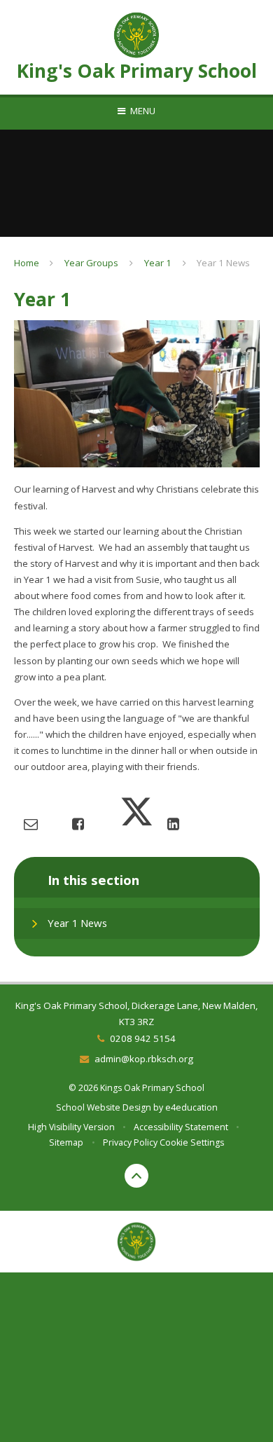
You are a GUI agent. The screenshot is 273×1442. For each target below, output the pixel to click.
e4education (191, 1107)
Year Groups (91, 262)
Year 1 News (223, 262)
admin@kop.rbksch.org (143, 1058)
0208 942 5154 (142, 1038)
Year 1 (158, 262)
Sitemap (66, 1142)
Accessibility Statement (181, 1127)
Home (26, 262)
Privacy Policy (130, 1142)
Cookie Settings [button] (192, 1142)
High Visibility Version (71, 1127)
